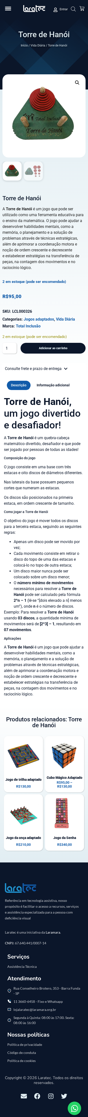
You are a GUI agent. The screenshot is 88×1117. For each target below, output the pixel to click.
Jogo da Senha (64, 838)
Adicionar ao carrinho (53, 348)
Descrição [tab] (18, 385)
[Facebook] (37, 1096)
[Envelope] (24, 1096)
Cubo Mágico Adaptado (64, 778)
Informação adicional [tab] (53, 385)
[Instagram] (51, 1096)
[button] (8, 8)
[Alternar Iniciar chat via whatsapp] (74, 1108)
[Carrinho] (82, 8)
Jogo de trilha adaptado (23, 780)
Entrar (64, 9)
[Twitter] (64, 1096)
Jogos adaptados (39, 319)
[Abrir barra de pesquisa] (73, 9)
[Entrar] (55, 10)
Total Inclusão (28, 326)
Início (24, 45)
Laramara (53, 932)
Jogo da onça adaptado (23, 838)
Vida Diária (38, 45)
